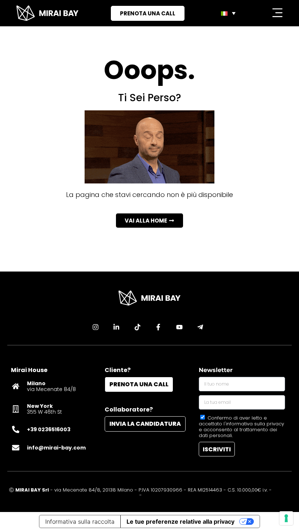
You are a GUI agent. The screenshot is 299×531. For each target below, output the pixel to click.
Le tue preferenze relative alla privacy (180, 521)
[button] (149, 220)
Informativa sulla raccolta (79, 521)
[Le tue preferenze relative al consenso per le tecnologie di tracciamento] (286, 518)
